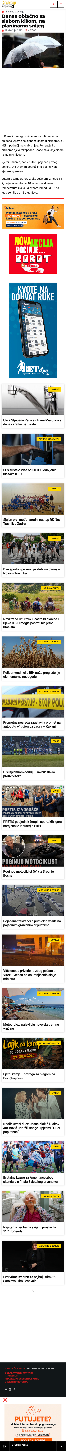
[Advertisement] (33, 101)
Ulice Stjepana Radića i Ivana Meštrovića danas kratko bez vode (32, 422)
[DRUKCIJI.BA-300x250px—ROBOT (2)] (33, 272)
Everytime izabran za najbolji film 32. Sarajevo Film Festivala (29, 1279)
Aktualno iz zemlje (14, 11)
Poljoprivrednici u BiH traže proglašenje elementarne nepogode (31, 675)
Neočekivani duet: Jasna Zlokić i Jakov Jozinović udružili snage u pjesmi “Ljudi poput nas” (31, 1128)
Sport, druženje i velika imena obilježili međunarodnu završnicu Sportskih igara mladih (32, 1430)
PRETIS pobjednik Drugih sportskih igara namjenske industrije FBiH (32, 824)
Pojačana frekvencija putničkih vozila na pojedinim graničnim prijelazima (32, 923)
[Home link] (9, 4)
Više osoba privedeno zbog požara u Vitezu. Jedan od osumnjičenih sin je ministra (29, 975)
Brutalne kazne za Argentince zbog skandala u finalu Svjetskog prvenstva (30, 1180)
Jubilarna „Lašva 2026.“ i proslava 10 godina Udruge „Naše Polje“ (29, 1329)
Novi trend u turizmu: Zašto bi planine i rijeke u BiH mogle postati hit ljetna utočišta (31, 623)
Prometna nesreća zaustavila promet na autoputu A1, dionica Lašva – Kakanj (32, 725)
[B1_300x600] (33, 377)
